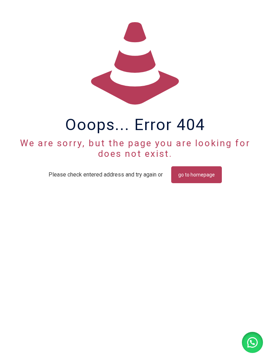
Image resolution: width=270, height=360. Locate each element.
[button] (252, 342)
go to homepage (196, 175)
